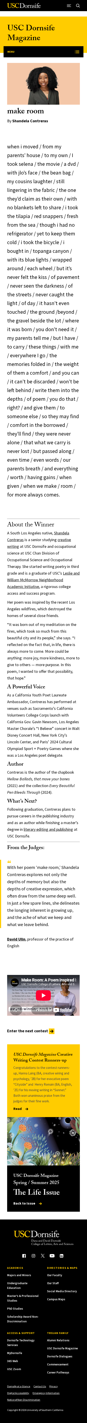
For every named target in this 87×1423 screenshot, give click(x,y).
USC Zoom (14, 1369)
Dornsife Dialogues (59, 1356)
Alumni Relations (58, 1340)
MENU (10, 51)
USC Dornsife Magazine (31, 34)
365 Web (12, 1361)
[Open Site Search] (78, 5)
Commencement (57, 1364)
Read (17, 1108)
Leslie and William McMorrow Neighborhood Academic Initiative (43, 580)
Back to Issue (24, 1203)
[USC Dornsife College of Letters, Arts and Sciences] (24, 7)
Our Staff (53, 1283)
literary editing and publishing (48, 829)
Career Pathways (58, 1372)
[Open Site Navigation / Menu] (69, 5)
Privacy (53, 1386)
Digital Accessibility (18, 1393)
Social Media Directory (62, 1291)
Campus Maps (56, 1299)
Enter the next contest (28, 1030)
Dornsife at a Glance (18, 1386)
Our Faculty (54, 1275)
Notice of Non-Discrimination (23, 1399)
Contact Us (39, 1386)
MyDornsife (14, 1353)
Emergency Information (46, 1393)
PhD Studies (15, 1309)
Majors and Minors (19, 1275)
